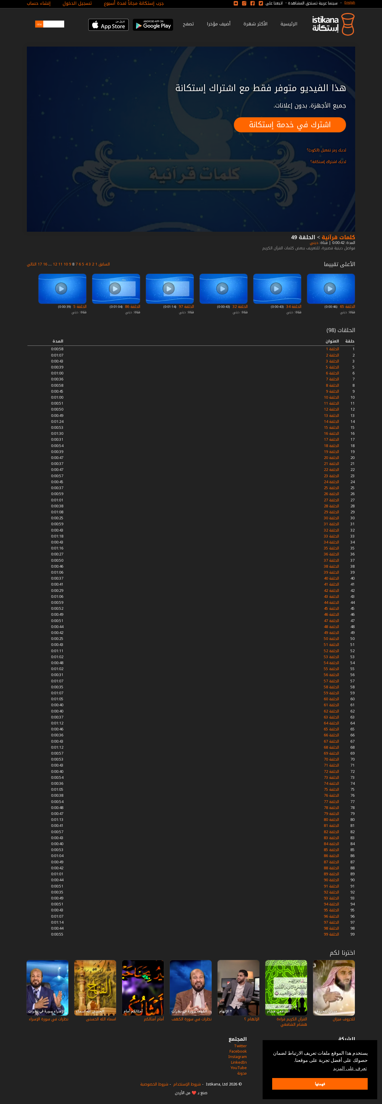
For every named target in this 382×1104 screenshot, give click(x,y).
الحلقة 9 (332, 391)
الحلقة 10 (331, 397)
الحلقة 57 (331, 681)
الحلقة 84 (331, 843)
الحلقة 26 (331, 494)
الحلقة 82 (331, 832)
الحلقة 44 (331, 602)
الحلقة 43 (331, 596)
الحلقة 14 (331, 421)
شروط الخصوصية (154, 1084)
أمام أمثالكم (154, 1019)
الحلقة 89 (331, 874)
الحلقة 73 (331, 777)
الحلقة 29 (331, 512)
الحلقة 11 (331, 403)
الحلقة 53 (331, 657)
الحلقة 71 (331, 765)
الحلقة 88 (331, 868)
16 (45, 264)
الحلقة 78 (331, 807)
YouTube (239, 1067)
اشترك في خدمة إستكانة (290, 125)
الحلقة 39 (331, 572)
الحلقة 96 (331, 916)
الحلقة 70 (331, 759)
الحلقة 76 (331, 795)
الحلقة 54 (331, 663)
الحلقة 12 (331, 409)
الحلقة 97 (186, 306)
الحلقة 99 (331, 934)
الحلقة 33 (331, 536)
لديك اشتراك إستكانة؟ (328, 161)
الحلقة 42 (331, 590)
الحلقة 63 (331, 717)
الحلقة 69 (331, 753)
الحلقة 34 (293, 306)
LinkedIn (239, 1062)
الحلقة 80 (331, 819)
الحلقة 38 (331, 566)
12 (55, 264)
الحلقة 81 (331, 825)
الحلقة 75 (331, 789)
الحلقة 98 (331, 928)
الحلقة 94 (331, 904)
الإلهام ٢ (251, 1019)
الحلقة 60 (331, 699)
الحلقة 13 (331, 415)
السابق (104, 264)
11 (60, 264)
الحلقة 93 (331, 898)
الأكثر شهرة (256, 24)
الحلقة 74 (331, 783)
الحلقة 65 (347, 306)
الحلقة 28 (331, 506)
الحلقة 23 (331, 476)
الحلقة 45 (331, 608)
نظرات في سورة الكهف (192, 1019)
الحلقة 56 (331, 674)
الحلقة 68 (331, 747)
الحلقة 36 (331, 554)
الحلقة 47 (331, 620)
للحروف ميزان (344, 1019)
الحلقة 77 (331, 801)
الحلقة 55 (331, 668)
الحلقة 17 (331, 439)
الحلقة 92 (331, 892)
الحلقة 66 (331, 735)
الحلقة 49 (331, 632)
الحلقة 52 (331, 651)
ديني (313, 242)
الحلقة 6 (332, 373)
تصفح (188, 24)
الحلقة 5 (79, 306)
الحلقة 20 (331, 457)
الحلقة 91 (331, 886)
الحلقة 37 (331, 560)
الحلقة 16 (331, 433)
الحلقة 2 (332, 355)
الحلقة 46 (331, 614)
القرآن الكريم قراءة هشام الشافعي (292, 1021)
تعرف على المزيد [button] (350, 1068)
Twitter (240, 1046)
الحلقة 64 (331, 723)
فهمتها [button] (320, 1083)
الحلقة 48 (331, 626)
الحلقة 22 (331, 469)
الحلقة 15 (331, 427)
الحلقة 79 (331, 813)
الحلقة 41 (331, 584)
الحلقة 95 (331, 910)
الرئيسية (289, 24)
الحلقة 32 (239, 306)
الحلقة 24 (331, 482)
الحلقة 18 (331, 445)
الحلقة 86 (132, 306)
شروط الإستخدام (187, 1084)
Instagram (237, 1056)
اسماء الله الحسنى (101, 1019)
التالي (31, 264)
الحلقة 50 (331, 638)
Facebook (238, 1051)
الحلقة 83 (331, 838)
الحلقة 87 (331, 862)
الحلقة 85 (331, 849)
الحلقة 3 (332, 361)
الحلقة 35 (331, 548)
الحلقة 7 (332, 379)
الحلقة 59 (331, 693)
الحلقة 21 (331, 463)
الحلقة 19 (331, 451)
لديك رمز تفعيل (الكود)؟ (326, 150)
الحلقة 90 (331, 880)
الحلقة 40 (331, 578)
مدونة (242, 1073)
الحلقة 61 (331, 705)
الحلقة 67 (331, 741)
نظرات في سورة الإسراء (48, 1019)
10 (66, 264)
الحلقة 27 (331, 500)
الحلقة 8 (332, 385)
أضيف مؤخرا (219, 24)
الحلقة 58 (331, 687)
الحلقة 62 (331, 711)
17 (40, 264)
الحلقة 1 (332, 349)
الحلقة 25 (331, 488)
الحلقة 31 (331, 524)
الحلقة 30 (331, 518)
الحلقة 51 (331, 644)
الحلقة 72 (331, 771)
